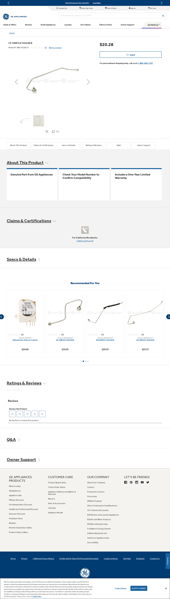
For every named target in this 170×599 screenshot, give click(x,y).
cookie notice (36, 596)
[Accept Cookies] (166, 588)
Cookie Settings (120, 588)
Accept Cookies (139, 588)
